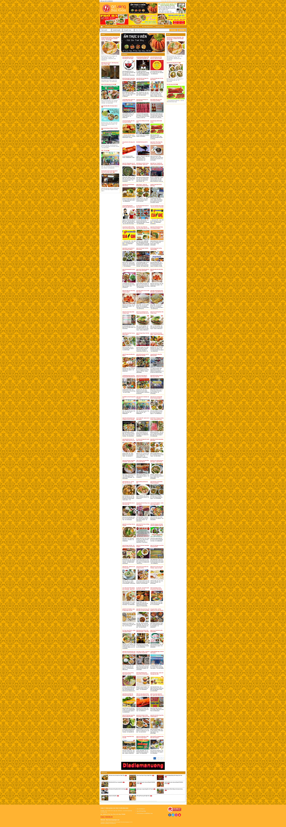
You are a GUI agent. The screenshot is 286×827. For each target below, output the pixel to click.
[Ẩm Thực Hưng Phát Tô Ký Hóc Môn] (129, 744)
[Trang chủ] (101, 26)
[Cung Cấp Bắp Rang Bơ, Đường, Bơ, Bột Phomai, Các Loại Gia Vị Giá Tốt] (129, 214)
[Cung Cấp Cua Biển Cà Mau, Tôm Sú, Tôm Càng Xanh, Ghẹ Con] (129, 235)
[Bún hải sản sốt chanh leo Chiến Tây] (104, 777)
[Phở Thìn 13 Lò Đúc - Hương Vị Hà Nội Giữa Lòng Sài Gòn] (143, 659)
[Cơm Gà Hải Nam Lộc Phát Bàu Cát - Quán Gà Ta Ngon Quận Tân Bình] (157, 65)
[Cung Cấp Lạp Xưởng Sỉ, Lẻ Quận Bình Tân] (143, 107)
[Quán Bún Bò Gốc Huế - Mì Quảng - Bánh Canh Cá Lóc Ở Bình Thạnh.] (129, 447)
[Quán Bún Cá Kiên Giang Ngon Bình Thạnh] (157, 447)
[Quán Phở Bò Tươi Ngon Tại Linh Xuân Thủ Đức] (143, 86)
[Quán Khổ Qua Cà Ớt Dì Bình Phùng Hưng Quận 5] (157, 490)
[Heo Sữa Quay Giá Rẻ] (176, 93)
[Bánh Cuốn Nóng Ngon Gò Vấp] (110, 93)
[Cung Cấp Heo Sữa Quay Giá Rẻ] (129, 150)
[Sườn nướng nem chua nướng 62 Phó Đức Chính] (132, 784)
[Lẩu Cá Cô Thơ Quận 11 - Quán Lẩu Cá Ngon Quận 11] (157, 511)
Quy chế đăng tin (141, 808)
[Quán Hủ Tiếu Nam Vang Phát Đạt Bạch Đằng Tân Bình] (129, 723)
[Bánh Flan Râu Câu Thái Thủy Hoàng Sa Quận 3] (129, 298)
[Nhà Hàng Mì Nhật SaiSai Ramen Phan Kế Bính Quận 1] (143, 681)
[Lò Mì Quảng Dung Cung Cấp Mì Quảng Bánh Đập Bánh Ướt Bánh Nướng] (129, 383)
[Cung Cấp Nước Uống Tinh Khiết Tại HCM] (157, 362)
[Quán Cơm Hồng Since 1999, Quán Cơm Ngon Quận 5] (143, 744)
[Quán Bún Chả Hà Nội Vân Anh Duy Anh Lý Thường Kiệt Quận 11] (129, 659)
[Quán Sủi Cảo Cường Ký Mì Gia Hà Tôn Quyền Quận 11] (157, 405)
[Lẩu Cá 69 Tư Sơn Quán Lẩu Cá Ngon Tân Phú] (143, 574)
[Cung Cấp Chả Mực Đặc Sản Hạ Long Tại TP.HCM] (129, 129)
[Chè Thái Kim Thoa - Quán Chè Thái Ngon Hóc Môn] (157, 681)
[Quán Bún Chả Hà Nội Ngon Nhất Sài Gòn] (129, 192)
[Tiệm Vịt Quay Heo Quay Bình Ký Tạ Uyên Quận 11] (143, 468)
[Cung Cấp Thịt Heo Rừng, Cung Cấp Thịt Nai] (143, 511)
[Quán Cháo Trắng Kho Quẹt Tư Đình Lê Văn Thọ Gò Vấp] (143, 277)
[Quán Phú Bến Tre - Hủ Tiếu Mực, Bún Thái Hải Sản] (129, 490)
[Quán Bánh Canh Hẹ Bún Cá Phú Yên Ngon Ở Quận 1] (129, 256)
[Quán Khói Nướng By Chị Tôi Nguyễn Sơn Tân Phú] (143, 362)
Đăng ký (178, 1)
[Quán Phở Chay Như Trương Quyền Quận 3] (129, 341)
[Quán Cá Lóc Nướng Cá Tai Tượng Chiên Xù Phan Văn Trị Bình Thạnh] (143, 320)
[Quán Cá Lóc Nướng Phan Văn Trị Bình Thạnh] (157, 320)
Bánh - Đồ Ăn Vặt (135, 26)
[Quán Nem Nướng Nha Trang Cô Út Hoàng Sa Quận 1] (157, 235)
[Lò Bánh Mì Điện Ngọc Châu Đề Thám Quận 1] (157, 659)
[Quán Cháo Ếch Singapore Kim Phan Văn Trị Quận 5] (157, 744)
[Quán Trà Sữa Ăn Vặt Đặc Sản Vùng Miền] (143, 405)
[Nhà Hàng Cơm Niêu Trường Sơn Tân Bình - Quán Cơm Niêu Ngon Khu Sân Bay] (143, 171)
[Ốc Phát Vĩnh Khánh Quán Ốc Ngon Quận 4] (143, 214)
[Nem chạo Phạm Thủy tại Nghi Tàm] (132, 777)
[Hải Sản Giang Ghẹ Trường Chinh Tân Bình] (157, 256)
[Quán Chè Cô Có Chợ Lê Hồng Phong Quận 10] (143, 532)
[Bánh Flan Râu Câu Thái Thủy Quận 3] (157, 277)
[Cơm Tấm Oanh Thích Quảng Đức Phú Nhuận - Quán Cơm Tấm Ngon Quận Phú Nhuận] (129, 596)
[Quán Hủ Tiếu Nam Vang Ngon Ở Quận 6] (143, 553)
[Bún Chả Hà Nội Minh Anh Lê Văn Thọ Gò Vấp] (129, 511)
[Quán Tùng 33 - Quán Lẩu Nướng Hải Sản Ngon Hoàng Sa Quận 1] (143, 192)
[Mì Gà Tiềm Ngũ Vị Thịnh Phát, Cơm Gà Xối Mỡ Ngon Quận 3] (129, 86)
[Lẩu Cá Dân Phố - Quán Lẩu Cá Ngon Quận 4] (143, 426)
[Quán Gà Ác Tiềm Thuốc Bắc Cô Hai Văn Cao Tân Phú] (157, 150)
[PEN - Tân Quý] (110, 159)
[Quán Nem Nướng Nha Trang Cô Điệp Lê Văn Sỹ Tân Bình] (129, 426)
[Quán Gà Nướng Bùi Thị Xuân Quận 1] (129, 277)
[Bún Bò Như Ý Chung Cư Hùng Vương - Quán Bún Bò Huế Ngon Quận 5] (157, 426)
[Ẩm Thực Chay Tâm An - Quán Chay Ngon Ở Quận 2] (129, 638)
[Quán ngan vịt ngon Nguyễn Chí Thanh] (132, 791)
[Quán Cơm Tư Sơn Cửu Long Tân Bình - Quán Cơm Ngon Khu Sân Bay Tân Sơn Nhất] (157, 574)
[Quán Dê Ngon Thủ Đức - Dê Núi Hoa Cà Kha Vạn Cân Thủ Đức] (129, 553)
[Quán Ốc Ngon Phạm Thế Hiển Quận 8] (143, 341)
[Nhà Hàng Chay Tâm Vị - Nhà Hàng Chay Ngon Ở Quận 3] (110, 72)
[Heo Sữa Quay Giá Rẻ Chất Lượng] (157, 129)
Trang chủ (163, 1)
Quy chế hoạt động (141, 811)
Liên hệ (173, 1)
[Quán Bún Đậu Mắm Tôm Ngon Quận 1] (110, 115)
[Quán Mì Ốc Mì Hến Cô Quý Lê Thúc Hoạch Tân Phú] (157, 383)
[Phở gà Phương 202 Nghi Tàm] (132, 797)
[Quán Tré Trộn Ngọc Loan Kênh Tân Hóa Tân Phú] (157, 553)
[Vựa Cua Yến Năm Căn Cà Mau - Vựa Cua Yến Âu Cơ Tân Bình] (157, 214)
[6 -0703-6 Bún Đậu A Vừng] (143, 42)
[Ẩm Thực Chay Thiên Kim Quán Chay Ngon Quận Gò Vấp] (143, 235)
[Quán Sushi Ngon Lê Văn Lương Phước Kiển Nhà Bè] (157, 596)
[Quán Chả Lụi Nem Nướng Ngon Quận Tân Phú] (129, 681)
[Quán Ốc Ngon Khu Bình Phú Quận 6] (129, 362)
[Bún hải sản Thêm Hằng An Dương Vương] (160, 791)
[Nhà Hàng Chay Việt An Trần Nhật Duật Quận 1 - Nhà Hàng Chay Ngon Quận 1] (143, 638)
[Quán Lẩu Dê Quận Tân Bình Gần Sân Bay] (143, 256)
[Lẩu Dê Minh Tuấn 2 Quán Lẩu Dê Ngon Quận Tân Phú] (129, 107)
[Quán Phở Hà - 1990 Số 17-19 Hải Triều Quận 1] (129, 574)
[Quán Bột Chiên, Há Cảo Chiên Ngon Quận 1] (143, 298)
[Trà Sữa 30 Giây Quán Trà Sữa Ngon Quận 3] (157, 86)
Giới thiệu (169, 1)
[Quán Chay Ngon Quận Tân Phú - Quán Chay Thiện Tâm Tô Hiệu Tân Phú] (157, 702)
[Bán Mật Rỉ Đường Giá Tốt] (143, 150)
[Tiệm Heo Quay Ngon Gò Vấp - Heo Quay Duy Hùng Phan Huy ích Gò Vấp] (143, 702)
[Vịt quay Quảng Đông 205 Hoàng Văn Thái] (160, 777)
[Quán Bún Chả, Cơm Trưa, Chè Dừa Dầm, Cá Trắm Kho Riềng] (143, 617)
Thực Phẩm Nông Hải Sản (147, 26)
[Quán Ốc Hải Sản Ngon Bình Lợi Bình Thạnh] (129, 320)
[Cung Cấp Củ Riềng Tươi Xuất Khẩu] (143, 129)
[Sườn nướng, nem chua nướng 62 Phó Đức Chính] (160, 784)
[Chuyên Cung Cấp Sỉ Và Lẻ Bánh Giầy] (157, 192)
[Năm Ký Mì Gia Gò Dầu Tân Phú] (143, 490)
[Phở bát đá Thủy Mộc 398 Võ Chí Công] (104, 791)
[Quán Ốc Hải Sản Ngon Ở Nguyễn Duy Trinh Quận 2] (143, 383)
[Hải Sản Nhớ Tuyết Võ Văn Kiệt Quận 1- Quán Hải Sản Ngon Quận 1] (110, 181)
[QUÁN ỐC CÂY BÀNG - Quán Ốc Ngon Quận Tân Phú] (129, 617)
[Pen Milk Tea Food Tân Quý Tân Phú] (129, 405)
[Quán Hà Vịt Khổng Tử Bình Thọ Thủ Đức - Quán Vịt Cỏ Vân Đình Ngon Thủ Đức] (143, 723)
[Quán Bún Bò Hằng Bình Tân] (176, 71)
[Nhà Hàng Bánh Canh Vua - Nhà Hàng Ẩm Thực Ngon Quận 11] (129, 65)
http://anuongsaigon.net (112, 819)
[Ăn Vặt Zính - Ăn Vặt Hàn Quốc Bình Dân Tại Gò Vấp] (143, 596)
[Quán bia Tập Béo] (104, 797)
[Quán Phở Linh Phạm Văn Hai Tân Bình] (129, 532)
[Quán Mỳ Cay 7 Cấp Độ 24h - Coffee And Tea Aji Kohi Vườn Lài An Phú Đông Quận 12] (157, 171)
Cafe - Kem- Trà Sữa (124, 26)
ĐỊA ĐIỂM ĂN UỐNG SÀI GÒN (111, 26)
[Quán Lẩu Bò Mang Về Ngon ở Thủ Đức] (110, 137)
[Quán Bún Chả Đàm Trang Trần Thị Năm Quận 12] (157, 723)
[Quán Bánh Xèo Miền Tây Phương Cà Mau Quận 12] (129, 702)
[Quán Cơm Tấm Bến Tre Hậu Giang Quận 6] (157, 638)
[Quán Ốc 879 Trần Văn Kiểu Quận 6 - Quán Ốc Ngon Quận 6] (157, 341)
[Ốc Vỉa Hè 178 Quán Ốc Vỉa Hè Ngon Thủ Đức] (143, 447)
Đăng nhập (183, 1)
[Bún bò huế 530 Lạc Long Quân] (104, 784)
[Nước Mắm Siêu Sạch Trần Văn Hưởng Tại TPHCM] (157, 107)
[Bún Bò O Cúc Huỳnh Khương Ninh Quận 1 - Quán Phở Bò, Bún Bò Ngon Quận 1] (157, 468)
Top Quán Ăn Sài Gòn (159, 26)
